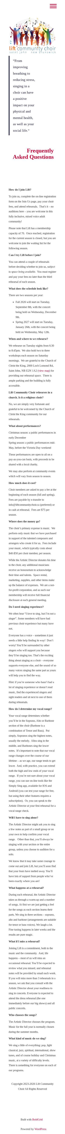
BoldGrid (37, 1119)
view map (43, 370)
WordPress (40, 1129)
